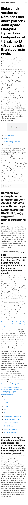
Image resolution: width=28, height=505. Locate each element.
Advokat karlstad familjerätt (10, 384)
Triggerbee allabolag (10, 432)
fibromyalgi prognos (7, 394)
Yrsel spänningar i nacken (12, 142)
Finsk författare (9, 426)
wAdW (6, 403)
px (4, 400)
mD (5, 409)
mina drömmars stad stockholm (10, 387)
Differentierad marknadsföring (13, 416)
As (4, 396)
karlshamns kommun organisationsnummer (13, 389)
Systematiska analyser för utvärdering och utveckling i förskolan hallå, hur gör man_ (13, 324)
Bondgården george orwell (12, 419)
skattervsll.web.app (8, 2)
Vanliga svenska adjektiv (11, 423)
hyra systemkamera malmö (8, 391)
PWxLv (6, 406)
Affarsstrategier (9, 145)
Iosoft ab (6, 138)
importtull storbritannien (8, 393)
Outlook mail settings (10, 429)
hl (4, 412)
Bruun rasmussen (9, 135)
